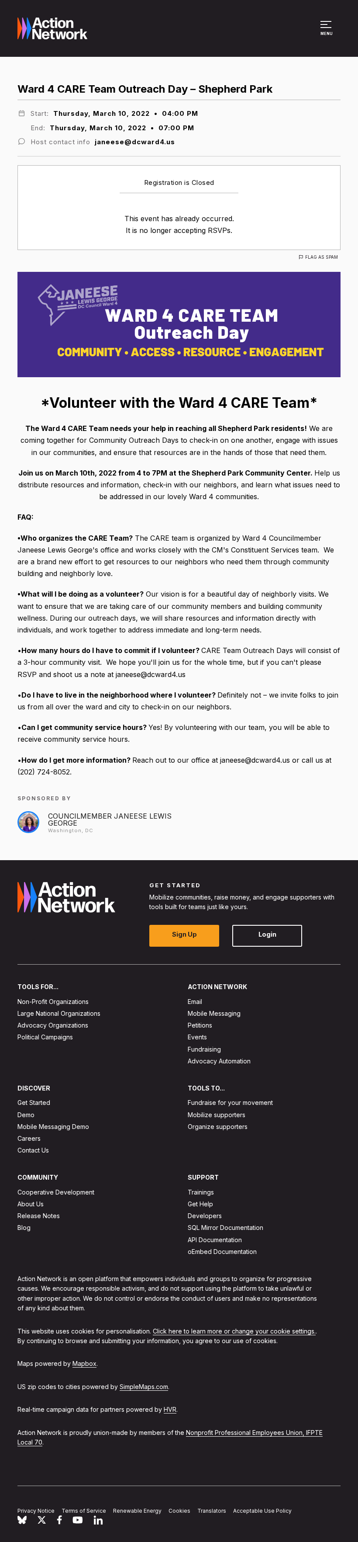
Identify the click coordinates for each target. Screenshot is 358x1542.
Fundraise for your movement (230, 1102)
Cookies (179, 1510)
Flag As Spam (321, 257)
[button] (327, 32)
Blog (24, 1227)
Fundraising (204, 1049)
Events (197, 1037)
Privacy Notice (36, 1510)
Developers (205, 1215)
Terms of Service (84, 1510)
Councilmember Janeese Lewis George (110, 819)
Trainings (201, 1192)
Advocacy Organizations (52, 1025)
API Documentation (215, 1239)
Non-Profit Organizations (53, 1001)
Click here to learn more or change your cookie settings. (234, 1330)
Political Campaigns (45, 1037)
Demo (25, 1114)
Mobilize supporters (216, 1114)
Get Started (33, 1102)
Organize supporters (218, 1126)
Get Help (200, 1204)
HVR (170, 1409)
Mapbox (84, 1363)
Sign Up (184, 934)
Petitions (200, 1025)
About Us (30, 1204)
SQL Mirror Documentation (225, 1227)
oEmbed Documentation (222, 1251)
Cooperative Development (55, 1192)
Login (267, 934)
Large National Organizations (58, 1013)
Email (195, 1001)
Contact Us (33, 1150)
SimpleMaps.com (144, 1386)
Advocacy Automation (219, 1061)
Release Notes (38, 1215)
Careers (29, 1138)
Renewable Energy (137, 1510)
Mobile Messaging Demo (53, 1126)
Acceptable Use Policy (262, 1510)
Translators (211, 1510)
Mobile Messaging (214, 1013)
